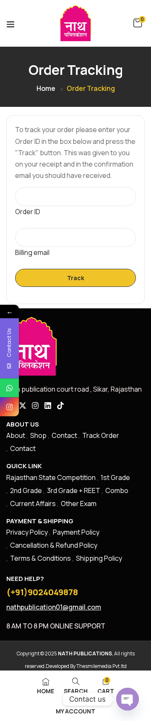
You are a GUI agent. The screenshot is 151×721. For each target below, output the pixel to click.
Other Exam (78, 503)
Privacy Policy (27, 532)
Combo (116, 490)
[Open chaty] (127, 699)
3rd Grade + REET (73, 490)
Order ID (27, 211)
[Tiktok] (60, 405)
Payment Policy (76, 532)
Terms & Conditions (40, 558)
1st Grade (115, 477)
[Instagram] (35, 405)
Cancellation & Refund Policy (53, 545)
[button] (138, 23)
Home (45, 88)
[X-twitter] (22, 405)
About (15, 435)
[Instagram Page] (9, 407)
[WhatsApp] (9, 388)
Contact (64, 435)
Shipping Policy (99, 558)
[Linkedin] (48, 405)
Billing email (32, 252)
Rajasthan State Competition (51, 477)
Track (75, 278)
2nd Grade (26, 490)
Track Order (100, 435)
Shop (38, 435)
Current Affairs (33, 503)
